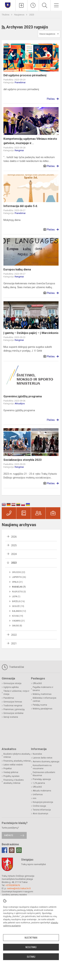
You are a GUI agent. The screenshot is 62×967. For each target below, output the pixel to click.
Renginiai (19, 150)
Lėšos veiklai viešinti (13, 764)
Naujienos (19, 14)
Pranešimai (20, 82)
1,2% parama (39, 783)
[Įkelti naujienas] (21, 5)
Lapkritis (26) (19, 577)
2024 (14, 554)
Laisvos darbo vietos (42, 758)
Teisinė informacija (42, 810)
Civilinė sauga (39, 806)
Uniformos (38, 794)
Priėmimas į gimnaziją (14, 709)
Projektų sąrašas (11, 776)
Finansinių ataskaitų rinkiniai (17, 761)
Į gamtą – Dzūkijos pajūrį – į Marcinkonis (30, 333)
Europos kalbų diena (17, 269)
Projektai (7, 768)
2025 (14, 545)
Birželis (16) (18, 601)
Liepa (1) (16, 596)
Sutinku (31, 956)
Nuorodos (37, 754)
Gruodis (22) (18, 572)
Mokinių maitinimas (42, 694)
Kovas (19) (17, 616)
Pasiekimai (8, 698)
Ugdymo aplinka (11, 687)
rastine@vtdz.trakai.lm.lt (19, 888)
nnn (34, 798)
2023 (31, 14)
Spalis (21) (17, 582)
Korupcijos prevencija (43, 802)
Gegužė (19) (18, 606)
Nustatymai (31, 937)
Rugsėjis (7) (18, 587)
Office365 (37, 683)
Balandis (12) (19, 611)
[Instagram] (11, 850)
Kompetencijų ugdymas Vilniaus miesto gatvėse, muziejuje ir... (30, 141)
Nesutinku (31, 947)
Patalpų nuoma (40, 705)
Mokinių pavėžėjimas (42, 708)
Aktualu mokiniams (42, 790)
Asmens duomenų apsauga (46, 761)
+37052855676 (13, 885)
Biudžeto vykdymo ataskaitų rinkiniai (16, 755)
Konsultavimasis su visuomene (42, 767)
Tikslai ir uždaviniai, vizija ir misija (16, 692)
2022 (14, 634)
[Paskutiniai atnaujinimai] (33, 5)
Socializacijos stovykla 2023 (22, 459)
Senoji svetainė (10, 717)
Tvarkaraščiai (16, 666)
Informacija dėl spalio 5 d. (20, 206)
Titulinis (6, 14)
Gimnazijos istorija (12, 683)
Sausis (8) (17, 625)
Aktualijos (20, 403)
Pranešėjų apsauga (42, 779)
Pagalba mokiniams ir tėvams (43, 689)
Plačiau (51, 98)
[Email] (19, 850)
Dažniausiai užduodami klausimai (44, 774)
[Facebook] (4, 850)
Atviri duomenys (40, 813)
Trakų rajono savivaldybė (33, 864)
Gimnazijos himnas (12, 702)
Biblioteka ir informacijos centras (44, 699)
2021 (14, 643)
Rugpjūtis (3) (19, 591)
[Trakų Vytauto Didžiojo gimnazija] (7, 5)
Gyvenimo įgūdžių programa (22, 396)
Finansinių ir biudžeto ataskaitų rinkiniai (13, 781)
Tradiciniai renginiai (12, 705)
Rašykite (8, 835)
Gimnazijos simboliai (13, 713)
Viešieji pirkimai (10, 772)
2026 (14, 536)
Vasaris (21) (18, 621)
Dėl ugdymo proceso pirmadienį (24, 75)
